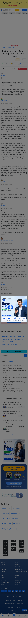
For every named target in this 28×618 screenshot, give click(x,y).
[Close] (26, 297)
